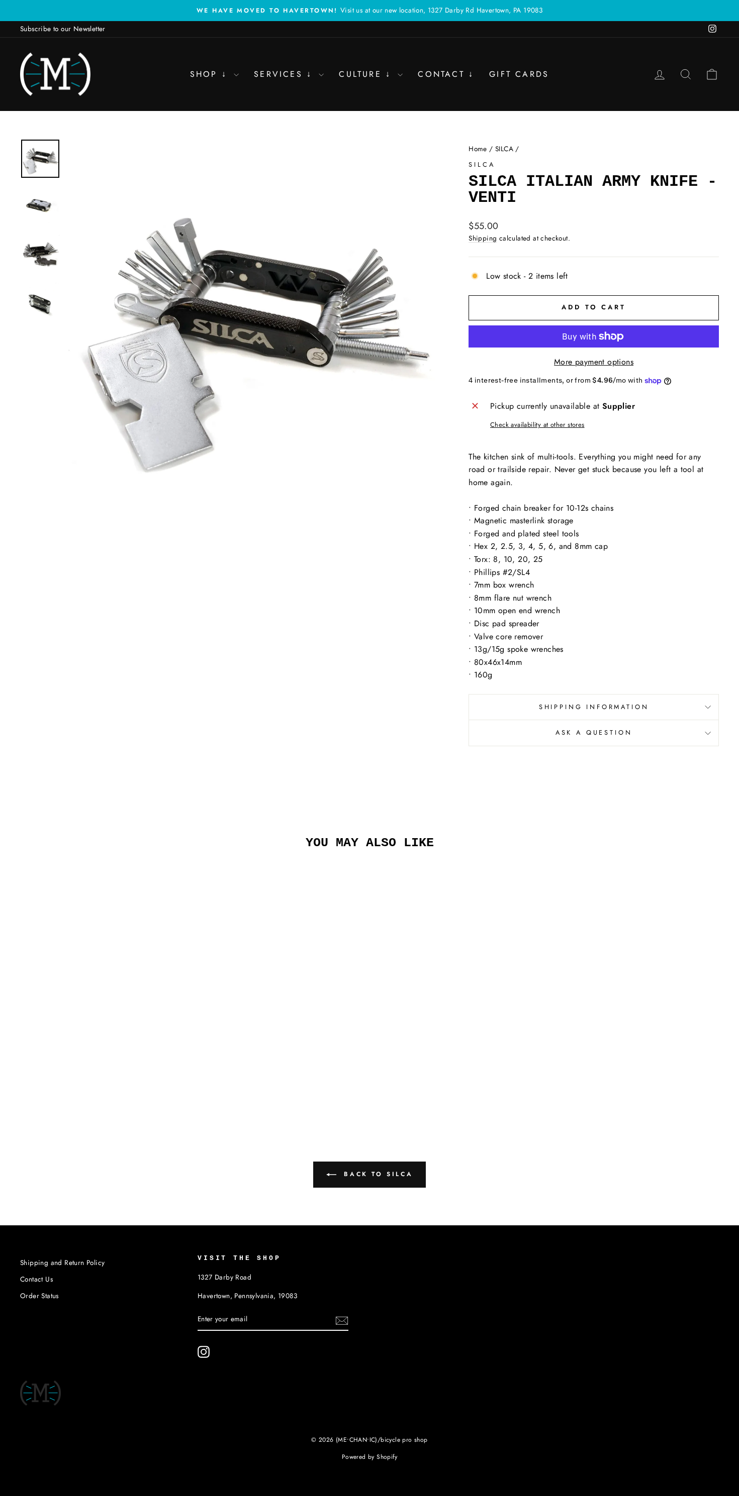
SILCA (504, 149)
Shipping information (594, 707)
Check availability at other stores (537, 424)
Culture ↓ (367, 74)
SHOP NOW (103, 1028)
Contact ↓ (446, 74)
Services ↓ (285, 74)
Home (478, 149)
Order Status (39, 1296)
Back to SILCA (376, 1174)
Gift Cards (519, 74)
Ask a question (594, 732)
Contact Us (36, 1279)
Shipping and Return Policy (62, 1262)
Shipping (483, 238)
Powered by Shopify (369, 1456)
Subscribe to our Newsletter (63, 29)
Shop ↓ (210, 74)
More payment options (593, 362)
